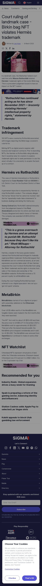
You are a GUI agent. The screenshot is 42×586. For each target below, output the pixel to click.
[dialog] (21, 293)
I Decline (12, 578)
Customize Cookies (12, 569)
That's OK (29, 578)
